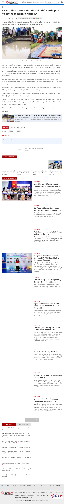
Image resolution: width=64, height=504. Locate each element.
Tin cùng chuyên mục (10, 178)
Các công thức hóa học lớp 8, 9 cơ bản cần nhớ (15, 463)
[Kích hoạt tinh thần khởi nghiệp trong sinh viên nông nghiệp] (9, 164)
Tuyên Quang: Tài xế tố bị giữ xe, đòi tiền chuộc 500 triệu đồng (47, 281)
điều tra (19, 131)
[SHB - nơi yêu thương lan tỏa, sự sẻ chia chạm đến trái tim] (17, 335)
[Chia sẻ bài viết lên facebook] (3, 18)
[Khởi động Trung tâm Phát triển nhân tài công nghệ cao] (55, 164)
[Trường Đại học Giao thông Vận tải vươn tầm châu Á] (24, 164)
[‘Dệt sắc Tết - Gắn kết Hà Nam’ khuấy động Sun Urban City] (17, 406)
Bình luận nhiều (23, 424)
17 (16, 443)
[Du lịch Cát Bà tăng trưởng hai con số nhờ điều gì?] (17, 382)
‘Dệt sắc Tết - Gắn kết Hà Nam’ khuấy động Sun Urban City (46, 400)
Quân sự (58, 485)
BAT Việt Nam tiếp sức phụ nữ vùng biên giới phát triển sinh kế (47, 185)
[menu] (3, 2)
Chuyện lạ (51, 485)
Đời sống (6, 7)
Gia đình (29, 485)
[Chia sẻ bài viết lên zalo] (6, 18)
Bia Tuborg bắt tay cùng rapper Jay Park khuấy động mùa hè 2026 (47, 209)
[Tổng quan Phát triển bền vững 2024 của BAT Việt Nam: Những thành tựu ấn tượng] (17, 263)
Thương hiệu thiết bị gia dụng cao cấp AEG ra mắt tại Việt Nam (40, 172)
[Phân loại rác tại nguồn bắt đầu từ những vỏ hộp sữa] (17, 239)
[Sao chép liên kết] (13, 18)
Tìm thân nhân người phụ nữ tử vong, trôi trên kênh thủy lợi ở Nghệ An (38, 115)
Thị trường (15, 485)
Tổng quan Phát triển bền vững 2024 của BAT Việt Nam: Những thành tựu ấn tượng (47, 258)
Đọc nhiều (9, 424)
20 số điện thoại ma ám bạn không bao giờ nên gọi (16, 447)
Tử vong (11, 131)
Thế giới (22, 485)
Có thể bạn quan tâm (10, 156)
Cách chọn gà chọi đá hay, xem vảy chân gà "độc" (16, 457)
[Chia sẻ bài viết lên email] (9, 18)
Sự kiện (3, 488)
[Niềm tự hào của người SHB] (17, 359)
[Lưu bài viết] (16, 18)
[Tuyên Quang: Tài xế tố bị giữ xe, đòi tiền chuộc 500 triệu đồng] (17, 287)
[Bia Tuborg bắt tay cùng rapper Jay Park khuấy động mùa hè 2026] (17, 215)
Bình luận (5, 127)
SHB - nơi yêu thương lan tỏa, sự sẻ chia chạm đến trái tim (47, 328)
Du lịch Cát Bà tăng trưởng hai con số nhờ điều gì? (48, 376)
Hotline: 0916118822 (39, 2)
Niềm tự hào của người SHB (45, 351)
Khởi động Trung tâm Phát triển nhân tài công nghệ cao (55, 172)
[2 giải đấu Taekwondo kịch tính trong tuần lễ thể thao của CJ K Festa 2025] (17, 311)
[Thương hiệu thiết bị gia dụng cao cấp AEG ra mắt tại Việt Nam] (40, 164)
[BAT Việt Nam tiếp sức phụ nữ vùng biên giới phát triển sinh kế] (17, 191)
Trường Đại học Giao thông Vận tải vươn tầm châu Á (23, 172)
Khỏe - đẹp (43, 485)
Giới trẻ (36, 485)
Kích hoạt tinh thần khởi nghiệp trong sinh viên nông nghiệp (8, 172)
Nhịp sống (14, 7)
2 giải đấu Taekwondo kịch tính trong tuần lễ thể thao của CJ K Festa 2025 (46, 305)
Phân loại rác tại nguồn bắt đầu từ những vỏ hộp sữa (48, 233)
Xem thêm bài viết (32, 420)
